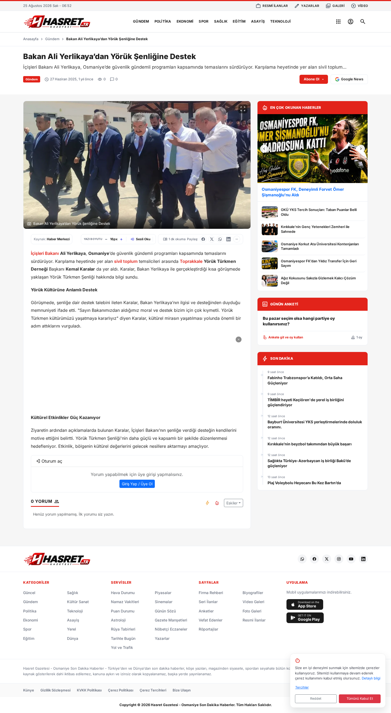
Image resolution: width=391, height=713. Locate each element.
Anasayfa (30, 39)
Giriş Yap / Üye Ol (137, 484)
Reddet (315, 698)
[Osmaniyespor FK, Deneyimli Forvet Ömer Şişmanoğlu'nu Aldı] (312, 148)
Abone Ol (311, 79)
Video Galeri (253, 601)
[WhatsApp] (302, 558)
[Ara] (363, 21)
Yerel (71, 629)
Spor (204, 21)
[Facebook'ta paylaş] (203, 239)
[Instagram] (338, 558)
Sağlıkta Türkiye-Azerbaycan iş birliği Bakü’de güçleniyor (309, 463)
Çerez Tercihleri (153, 690)
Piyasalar (163, 592)
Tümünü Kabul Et (360, 698)
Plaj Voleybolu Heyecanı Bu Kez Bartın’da (304, 482)
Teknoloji (280, 21)
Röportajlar (208, 629)
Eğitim (239, 21)
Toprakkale (191, 261)
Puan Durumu (122, 611)
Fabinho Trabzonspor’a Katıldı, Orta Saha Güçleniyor (305, 380)
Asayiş (258, 21)
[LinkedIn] (363, 558)
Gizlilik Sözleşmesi (55, 690)
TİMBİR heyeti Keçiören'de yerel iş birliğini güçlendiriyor (306, 402)
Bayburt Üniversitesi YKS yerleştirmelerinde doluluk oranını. (315, 424)
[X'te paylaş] (211, 239)
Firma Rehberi (211, 592)
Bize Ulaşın (182, 690)
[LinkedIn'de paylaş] (228, 239)
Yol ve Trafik (122, 647)
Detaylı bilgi (371, 678)
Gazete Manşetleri (171, 620)
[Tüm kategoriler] (338, 21)
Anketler (206, 611)
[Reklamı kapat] (239, 339)
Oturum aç (51, 461)
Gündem (141, 21)
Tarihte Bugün (123, 638)
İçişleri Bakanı (45, 253)
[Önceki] (264, 149)
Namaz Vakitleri (125, 601)
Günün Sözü (165, 611)
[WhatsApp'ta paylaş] (220, 239)
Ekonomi (185, 21)
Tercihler (302, 687)
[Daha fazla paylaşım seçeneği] (236, 239)
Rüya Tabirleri (123, 629)
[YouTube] (351, 558)
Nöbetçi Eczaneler (171, 629)
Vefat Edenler (210, 620)
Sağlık (221, 21)
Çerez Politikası (120, 690)
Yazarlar (162, 638)
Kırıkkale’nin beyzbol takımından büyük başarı (310, 444)
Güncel (29, 592)
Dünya (72, 638)
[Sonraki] (361, 149)
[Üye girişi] (351, 21)
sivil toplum (126, 261)
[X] (326, 558)
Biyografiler (253, 592)
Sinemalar (163, 601)
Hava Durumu (123, 592)
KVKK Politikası (89, 690)
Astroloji (118, 620)
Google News (352, 79)
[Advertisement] (137, 372)
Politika (163, 21)
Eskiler (232, 503)
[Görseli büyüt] (242, 108)
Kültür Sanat (78, 601)
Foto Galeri (252, 611)
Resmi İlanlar (254, 620)
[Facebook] (314, 558)
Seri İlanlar (208, 601)
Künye (28, 690)
